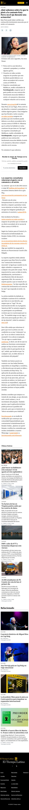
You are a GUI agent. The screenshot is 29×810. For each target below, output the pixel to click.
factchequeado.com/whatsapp (11, 435)
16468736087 (14, 433)
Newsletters (14, 787)
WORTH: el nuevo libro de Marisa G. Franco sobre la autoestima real (14, 731)
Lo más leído (14, 783)
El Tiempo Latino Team (7, 483)
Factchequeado (6, 416)
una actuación (12, 104)
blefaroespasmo (6, 284)
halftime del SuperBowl (17, 188)
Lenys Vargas (4, 27)
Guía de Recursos (5, 798)
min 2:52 (4, 322)
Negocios (3, 787)
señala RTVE (22, 212)
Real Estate (4, 791)
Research (25, 772)
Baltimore (4, 465)
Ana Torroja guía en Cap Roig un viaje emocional (13, 666)
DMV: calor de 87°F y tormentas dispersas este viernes (11, 545)
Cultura (3, 7)
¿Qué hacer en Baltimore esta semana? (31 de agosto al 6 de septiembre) (11, 469)
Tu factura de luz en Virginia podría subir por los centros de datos (11, 506)
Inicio (2, 772)
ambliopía (4, 342)
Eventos (3, 783)
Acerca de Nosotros (16, 795)
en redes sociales (7, 116)
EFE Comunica (4, 638)
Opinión (13, 780)
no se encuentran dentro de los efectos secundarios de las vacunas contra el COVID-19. (14, 243)
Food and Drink (5, 780)
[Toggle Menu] (26, 3)
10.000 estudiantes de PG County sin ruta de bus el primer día (11, 582)
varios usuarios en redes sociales (12, 219)
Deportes (13, 776)
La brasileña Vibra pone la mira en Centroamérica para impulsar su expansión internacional (14, 699)
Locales (3, 501)
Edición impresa (15, 791)
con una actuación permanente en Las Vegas (14, 196)
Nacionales (14, 772)
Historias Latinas (5, 795)
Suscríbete (20, 2)
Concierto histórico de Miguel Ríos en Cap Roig (14, 635)
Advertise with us (16, 798)
